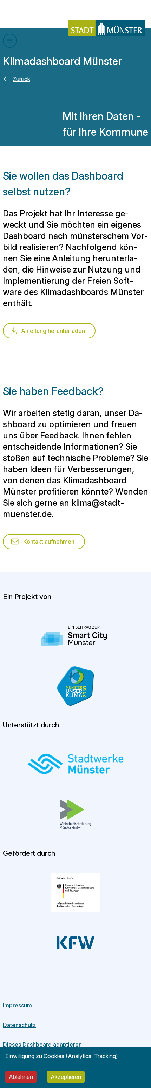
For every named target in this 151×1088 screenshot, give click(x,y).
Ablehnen (21, 1076)
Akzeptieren (66, 1076)
